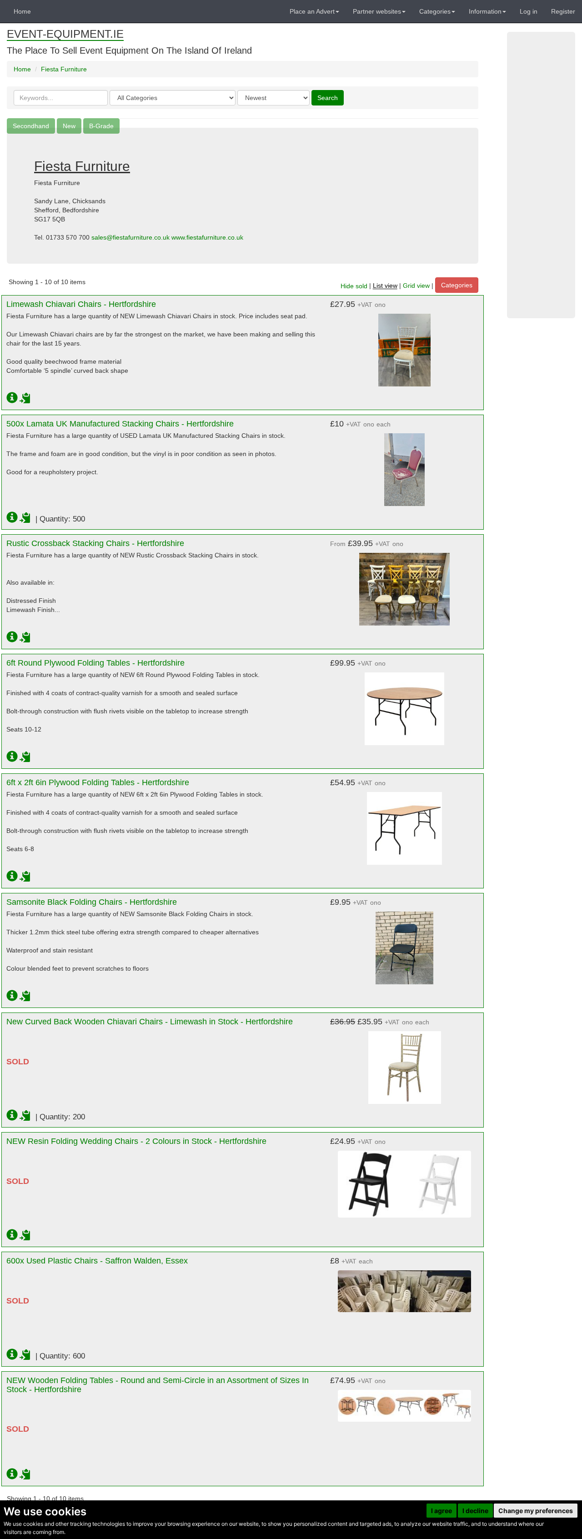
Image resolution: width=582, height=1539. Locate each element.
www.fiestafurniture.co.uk (207, 237)
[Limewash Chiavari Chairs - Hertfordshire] (405, 345)
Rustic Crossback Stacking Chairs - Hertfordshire (95, 543)
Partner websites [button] (377, 11)
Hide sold (354, 286)
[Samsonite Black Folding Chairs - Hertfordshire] (405, 943)
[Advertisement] (541, 175)
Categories (456, 285)
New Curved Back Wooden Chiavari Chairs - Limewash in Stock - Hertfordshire (149, 1021)
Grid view (416, 286)
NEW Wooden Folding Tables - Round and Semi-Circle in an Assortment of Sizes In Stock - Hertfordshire (157, 1385)
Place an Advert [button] (312, 11)
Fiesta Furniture (64, 69)
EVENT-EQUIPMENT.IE (65, 34)
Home (22, 11)
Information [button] (485, 11)
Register (563, 11)
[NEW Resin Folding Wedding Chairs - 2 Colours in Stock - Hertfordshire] (405, 1180)
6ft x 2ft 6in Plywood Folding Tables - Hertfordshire (97, 782)
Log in (528, 11)
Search (327, 97)
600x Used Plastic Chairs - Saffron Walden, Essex (97, 1260)
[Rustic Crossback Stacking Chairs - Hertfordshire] (405, 585)
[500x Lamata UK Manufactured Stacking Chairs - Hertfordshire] (405, 465)
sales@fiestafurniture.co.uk (130, 237)
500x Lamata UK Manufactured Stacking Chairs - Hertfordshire (120, 423)
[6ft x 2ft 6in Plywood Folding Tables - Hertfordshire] (405, 824)
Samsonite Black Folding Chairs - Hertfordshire (91, 902)
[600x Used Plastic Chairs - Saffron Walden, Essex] (405, 1286)
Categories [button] (435, 11)
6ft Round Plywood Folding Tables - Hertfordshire (95, 662)
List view (385, 286)
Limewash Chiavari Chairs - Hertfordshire (81, 304)
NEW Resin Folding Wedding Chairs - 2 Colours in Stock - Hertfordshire (136, 1141)
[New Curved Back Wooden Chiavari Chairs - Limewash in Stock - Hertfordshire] (405, 1063)
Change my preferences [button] (535, 1510)
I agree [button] (441, 1510)
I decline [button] (475, 1510)
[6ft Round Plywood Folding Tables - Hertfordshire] (405, 704)
